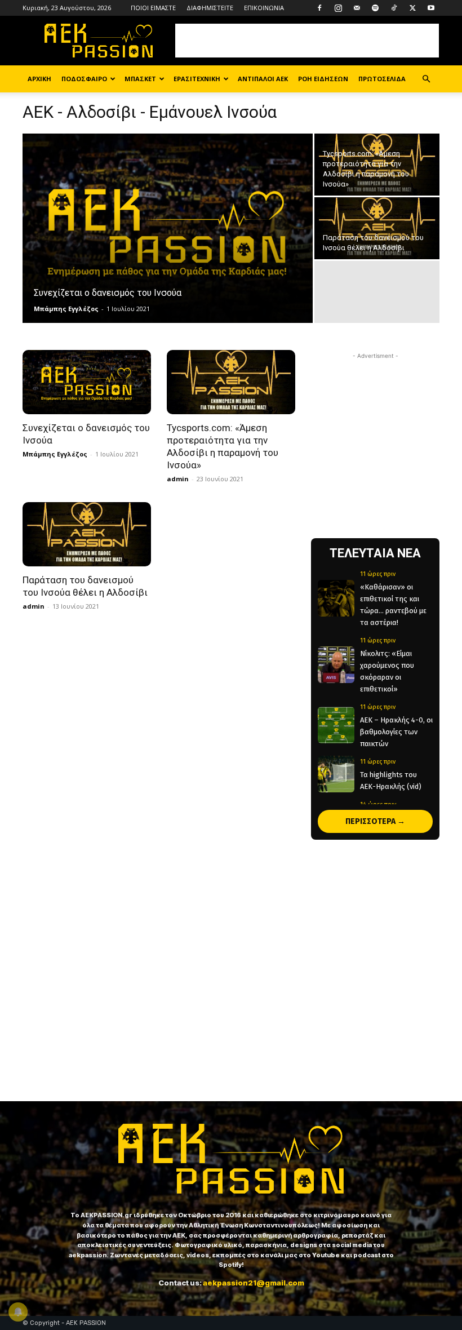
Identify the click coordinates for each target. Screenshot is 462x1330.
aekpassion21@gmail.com (253, 1282)
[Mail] (356, 8)
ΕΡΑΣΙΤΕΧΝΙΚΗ (197, 78)
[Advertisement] (307, 40)
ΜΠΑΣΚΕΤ (140, 78)
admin (178, 479)
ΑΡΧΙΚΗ (39, 78)
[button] (425, 79)
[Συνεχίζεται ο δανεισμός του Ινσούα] (168, 229)
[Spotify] (375, 8)
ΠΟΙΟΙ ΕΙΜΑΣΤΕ (153, 7)
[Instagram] (338, 8)
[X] (412, 8)
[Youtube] (431, 8)
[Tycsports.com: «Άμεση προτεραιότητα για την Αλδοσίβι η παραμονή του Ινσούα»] (376, 165)
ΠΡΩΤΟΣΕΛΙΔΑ (382, 78)
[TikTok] (393, 8)
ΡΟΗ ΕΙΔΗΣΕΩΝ (323, 78)
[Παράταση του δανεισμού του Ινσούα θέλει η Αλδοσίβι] (376, 228)
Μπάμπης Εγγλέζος (66, 308)
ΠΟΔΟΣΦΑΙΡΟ (84, 78)
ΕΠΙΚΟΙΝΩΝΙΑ (264, 7)
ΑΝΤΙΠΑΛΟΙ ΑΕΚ (263, 78)
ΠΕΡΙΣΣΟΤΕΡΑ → (375, 821)
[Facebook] (319, 8)
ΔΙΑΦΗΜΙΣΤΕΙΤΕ (209, 7)
